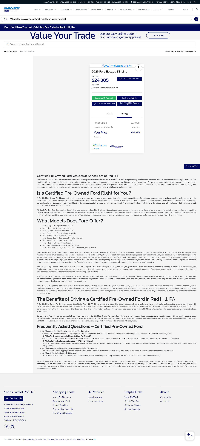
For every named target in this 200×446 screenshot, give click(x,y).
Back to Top (192, 166)
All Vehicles (96, 392)
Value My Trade (131, 397)
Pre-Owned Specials (62, 413)
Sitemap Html (60, 439)
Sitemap (50, 439)
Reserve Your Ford (61, 401)
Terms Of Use (40, 439)
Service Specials (132, 409)
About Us (164, 401)
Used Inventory (96, 401)
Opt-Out (80, 439)
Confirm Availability (129, 98)
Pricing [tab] (124, 113)
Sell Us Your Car (131, 401)
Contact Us (15, 398)
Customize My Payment (104, 98)
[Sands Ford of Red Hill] (16, 9)
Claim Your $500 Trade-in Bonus (129, 104)
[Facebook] (7, 426)
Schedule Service (132, 405)
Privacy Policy (28, 439)
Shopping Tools (63, 392)
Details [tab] (109, 113)
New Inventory (95, 397)
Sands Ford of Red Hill (13, 439)
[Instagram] (12, 426)
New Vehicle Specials (63, 409)
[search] (197, 9)
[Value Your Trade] (100, 35)
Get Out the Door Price (131, 79)
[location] (131, 2)
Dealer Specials (60, 405)
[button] (138, 67)
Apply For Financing (62, 397)
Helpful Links (133, 392)
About (164, 392)
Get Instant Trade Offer (106, 104)
